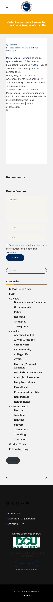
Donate (13, 460)
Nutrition (19, 415)
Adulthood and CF (24, 335)
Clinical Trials (17, 444)
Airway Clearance (24, 339)
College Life (21, 354)
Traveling (20, 434)
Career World (21, 344)
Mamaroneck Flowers (17, 58)
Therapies (20, 321)
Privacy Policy (16, 523)
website (34, 65)
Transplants (21, 326)
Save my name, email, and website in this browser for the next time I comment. (26, 249)
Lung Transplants (24, 382)
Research (19, 316)
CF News (34, 48)
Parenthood (21, 387)
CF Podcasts (16, 331)
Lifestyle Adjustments (26, 377)
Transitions (21, 429)
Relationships (22, 401)
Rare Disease (21, 396)
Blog (12, 293)
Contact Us (14, 513)
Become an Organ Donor (21, 518)
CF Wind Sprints (18, 406)
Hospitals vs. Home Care (28, 372)
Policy (17, 312)
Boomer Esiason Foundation (18, 48)
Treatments (21, 439)
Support (18, 424)
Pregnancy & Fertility (26, 392)
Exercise (19, 410)
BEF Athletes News (20, 289)
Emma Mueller (14, 45)
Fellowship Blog (18, 449)
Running (19, 419)
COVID (18, 359)
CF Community (22, 307)
